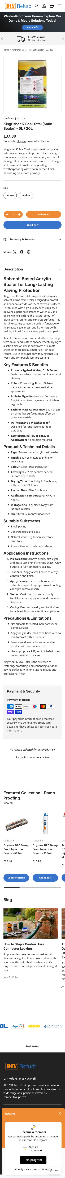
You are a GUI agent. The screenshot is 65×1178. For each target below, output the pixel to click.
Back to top (32, 1046)
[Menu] (59, 6)
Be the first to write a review (32, 757)
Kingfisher (8, 118)
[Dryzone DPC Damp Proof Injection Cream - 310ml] (45, 823)
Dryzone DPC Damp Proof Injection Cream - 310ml (45, 849)
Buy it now (32, 224)
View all (8, 803)
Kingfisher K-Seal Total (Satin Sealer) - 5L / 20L (32, 49)
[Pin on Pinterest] (28, 251)
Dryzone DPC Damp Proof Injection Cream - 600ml (16, 849)
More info (32, 27)
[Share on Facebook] (21, 251)
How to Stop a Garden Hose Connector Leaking (23, 946)
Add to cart (43, 214)
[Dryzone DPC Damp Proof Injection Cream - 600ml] (16, 823)
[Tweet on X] (14, 251)
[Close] (60, 1113)
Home (6, 49)
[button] (52, 6)
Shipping (21, 141)
